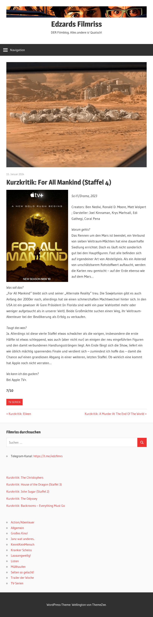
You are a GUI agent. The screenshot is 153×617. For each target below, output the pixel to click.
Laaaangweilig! (21, 555)
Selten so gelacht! (22, 572)
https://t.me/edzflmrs (48, 456)
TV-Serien (14, 402)
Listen (15, 561)
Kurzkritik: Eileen (19, 414)
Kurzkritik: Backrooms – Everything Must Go (35, 506)
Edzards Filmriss (76, 24)
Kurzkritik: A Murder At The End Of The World (114, 414)
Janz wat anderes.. (23, 539)
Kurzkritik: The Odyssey (21, 498)
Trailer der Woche (22, 578)
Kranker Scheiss (21, 550)
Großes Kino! (19, 533)
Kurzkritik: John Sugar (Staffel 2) (27, 491)
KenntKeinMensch (22, 544)
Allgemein (17, 528)
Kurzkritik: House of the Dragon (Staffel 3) (34, 484)
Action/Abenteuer (22, 522)
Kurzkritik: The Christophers (24, 477)
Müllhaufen (18, 567)
